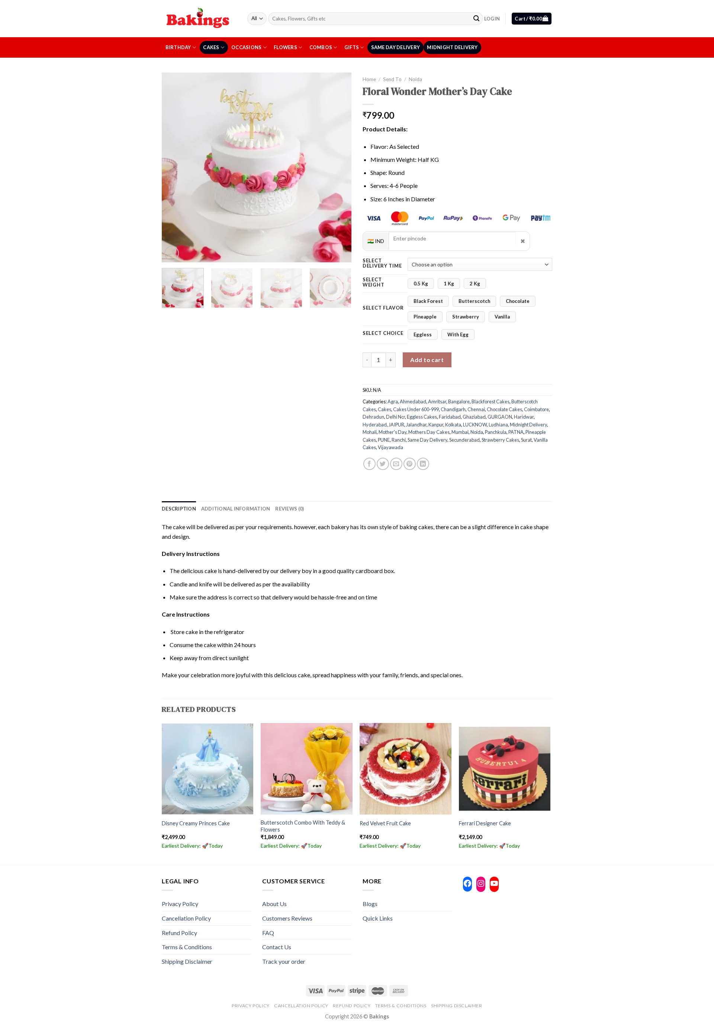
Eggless (423, 334)
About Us (274, 903)
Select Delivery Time (382, 263)
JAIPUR (396, 425)
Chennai (476, 409)
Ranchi (399, 440)
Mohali (370, 432)
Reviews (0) (289, 509)
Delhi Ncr (395, 417)
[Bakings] (199, 18)
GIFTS (351, 47)
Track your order (283, 961)
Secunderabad (464, 440)
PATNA (516, 432)
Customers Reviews (287, 918)
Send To (392, 79)
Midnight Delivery (452, 47)
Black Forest (428, 301)
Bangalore (459, 401)
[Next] (338, 167)
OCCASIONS (246, 47)
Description (179, 509)
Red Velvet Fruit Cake (385, 823)
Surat (526, 440)
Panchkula (495, 432)
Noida (415, 79)
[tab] (179, 508)
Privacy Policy (180, 903)
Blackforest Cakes (490, 401)
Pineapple (425, 317)
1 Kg (449, 284)
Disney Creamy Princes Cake (196, 823)
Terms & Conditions (187, 946)
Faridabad (450, 417)
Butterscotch (474, 301)
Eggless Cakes (422, 417)
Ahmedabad (413, 401)
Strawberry (465, 317)
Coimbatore (536, 409)
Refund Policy (179, 932)
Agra (392, 401)
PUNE (384, 440)
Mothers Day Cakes (429, 432)
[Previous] (174, 167)
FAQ (268, 932)
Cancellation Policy (186, 918)
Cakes (211, 47)
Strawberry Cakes (500, 440)
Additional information (235, 509)
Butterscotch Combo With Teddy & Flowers (303, 826)
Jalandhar (416, 425)
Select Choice (383, 333)
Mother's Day (392, 432)
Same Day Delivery (395, 47)
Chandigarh (453, 409)
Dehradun (373, 417)
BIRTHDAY (178, 47)
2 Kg (475, 284)
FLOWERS (285, 47)
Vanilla (502, 317)
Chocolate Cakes (504, 409)
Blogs (370, 903)
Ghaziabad (474, 417)
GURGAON (500, 417)
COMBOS (320, 47)
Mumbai (460, 432)
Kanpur (435, 425)
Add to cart (427, 359)
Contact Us (276, 946)
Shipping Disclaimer (187, 961)
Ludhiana (498, 425)
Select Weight (373, 282)
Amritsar (437, 401)
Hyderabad (375, 425)
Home (369, 79)
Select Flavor (383, 308)
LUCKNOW (475, 425)
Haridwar (524, 417)
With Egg (458, 334)
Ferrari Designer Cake (485, 823)
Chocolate (518, 301)
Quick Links (378, 918)
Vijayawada (390, 447)
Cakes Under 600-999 (416, 409)
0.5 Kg (421, 284)
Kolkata (453, 425)
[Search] (476, 18)
